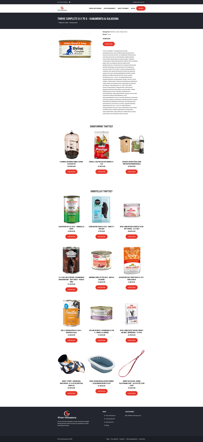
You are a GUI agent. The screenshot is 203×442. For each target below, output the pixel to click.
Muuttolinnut (123, 8)
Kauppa (141, 8)
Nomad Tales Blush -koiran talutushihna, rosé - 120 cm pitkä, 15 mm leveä (131, 383)
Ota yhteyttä (114, 439)
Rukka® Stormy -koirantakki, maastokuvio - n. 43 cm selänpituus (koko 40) (71, 383)
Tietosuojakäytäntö (132, 439)
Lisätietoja (108, 44)
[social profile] (70, 2)
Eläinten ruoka (63, 22)
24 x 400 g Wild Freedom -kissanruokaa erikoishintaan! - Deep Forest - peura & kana (71, 279)
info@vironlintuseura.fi (138, 2)
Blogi (133, 8)
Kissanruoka (73, 22)
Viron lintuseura (95, 8)
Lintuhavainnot (110, 8)
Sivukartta (142, 439)
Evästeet (121, 439)
